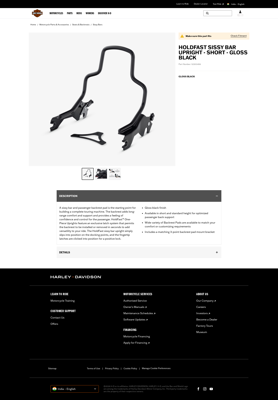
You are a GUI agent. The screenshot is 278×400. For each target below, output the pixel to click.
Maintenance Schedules (138, 313)
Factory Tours (204, 325)
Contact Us (57, 317)
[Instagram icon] (205, 389)
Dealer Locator (201, 4)
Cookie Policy (130, 368)
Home (33, 24)
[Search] (217, 13)
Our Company (204, 300)
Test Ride (217, 4)
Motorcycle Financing (136, 336)
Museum (201, 332)
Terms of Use (93, 368)
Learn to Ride (182, 4)
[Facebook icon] (198, 389)
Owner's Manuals (133, 307)
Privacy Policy (112, 368)
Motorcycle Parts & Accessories (54, 24)
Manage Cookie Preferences (156, 368)
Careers (201, 307)
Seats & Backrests (80, 24)
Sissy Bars (97, 24)
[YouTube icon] (211, 389)
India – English (237, 4)
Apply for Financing (135, 342)
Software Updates (134, 319)
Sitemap (52, 368)
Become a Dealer (206, 319)
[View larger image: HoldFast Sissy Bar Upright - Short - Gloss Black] (102, 99)
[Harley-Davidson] (84, 277)
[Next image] (169, 99)
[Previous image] (35, 99)
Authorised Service (135, 300)
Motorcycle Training (63, 300)
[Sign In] (240, 13)
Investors (202, 313)
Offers (54, 323)
